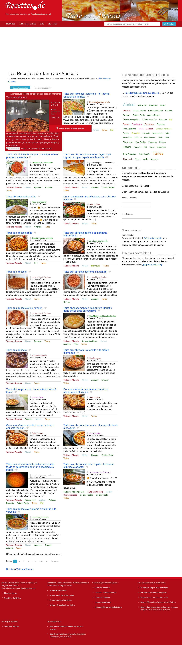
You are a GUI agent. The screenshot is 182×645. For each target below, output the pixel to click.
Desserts (10, 503)
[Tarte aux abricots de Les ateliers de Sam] (27, 115)
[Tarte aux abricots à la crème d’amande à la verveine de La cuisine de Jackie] (17, 521)
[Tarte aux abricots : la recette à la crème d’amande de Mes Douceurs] (74, 362)
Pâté (167, 137)
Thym (137, 159)
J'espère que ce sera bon (42, 238)
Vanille (145, 159)
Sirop (152, 147)
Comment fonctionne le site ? (106, 592)
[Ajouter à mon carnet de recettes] (88, 96)
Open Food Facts (56, 634)
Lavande (146, 133)
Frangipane (149, 124)
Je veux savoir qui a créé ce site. (62, 595)
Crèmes (66, 301)
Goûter (126, 133)
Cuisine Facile (107, 455)
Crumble (126, 115)
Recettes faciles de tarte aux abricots (142, 92)
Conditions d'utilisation (12, 598)
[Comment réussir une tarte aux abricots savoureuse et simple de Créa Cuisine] (74, 402)
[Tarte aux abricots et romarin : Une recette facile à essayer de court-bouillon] (74, 438)
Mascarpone (158, 133)
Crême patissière (155, 110)
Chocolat (126, 110)
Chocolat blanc (139, 110)
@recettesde (61, 605)
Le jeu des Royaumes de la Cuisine (108, 607)
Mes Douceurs (95, 358)
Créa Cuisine (94, 204)
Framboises (137, 124)
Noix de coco (149, 137)
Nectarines (127, 137)
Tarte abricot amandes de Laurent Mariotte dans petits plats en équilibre (87, 309)
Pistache (28, 419)
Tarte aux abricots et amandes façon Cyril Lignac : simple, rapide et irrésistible (87, 156)
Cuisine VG (144, 602)
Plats (76, 343)
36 (41, 561)
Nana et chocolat (39, 201)
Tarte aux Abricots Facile (73, 491)
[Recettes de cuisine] (25, 5)
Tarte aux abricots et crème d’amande (85, 271)
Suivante (54, 561)
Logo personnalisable (103, 602)
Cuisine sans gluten (131, 119)
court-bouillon (37, 397)
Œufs (160, 137)
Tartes (104, 129)
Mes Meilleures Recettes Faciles (102, 316)
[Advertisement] (91, 47)
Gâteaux (149, 128)
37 (47, 561)
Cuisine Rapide (108, 187)
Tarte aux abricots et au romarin (24, 308)
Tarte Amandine (129, 154)
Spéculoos (161, 147)
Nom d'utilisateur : (129, 197)
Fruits (141, 128)
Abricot (96, 129)
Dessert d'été (30, 500)
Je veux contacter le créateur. (61, 600)
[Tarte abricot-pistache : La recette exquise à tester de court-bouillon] (17, 402)
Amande (48, 187)
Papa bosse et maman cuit (41, 14)
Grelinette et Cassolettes (42, 162)
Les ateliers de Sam (55, 111)
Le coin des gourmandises (43, 475)
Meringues (95, 265)
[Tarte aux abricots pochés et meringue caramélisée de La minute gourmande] (74, 245)
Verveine (38, 545)
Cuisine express (70, 494)
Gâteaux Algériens (163, 128)
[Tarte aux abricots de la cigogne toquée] (17, 360)
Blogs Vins (144, 597)
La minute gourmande (98, 240)
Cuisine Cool (145, 607)
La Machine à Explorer (41, 277)
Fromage (161, 124)
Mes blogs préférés (28, 23)
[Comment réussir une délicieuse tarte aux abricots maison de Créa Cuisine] (17, 438)
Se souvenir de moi (133, 230)
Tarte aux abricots (16, 97)
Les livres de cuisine (148, 592)
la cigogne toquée (39, 355)
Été (111, 129)
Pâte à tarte (128, 142)
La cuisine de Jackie (40, 517)
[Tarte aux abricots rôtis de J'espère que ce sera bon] (17, 242)
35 (36, 561)
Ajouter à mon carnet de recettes (71, 128)
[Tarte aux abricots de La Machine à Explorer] (17, 281)
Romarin (37, 341)
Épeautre (38, 187)
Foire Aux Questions (102, 597)
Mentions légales (10, 593)
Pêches (162, 142)
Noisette (138, 137)
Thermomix (128, 159)
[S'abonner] (52, 109)
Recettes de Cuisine (9, 582)
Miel (167, 133)
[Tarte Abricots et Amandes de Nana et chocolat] (17, 206)
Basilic (162, 105)
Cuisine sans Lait (149, 119)
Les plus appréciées (43, 87)
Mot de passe (127, 213)
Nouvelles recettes (20, 87)
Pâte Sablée (141, 142)
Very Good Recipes (11, 626)
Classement (52, 23)
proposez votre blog (152, 264)
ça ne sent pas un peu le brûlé (102, 162)
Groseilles (136, 133)
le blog (52, 605)
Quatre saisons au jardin (99, 101)
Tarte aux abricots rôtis (19, 232)
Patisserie (152, 142)
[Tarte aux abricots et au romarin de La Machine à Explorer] (17, 318)
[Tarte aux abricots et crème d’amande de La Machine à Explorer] (74, 281)
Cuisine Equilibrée (89, 340)
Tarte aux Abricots (14, 187)
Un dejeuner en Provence (100, 472)
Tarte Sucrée (144, 154)
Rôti (35, 262)
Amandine (153, 105)
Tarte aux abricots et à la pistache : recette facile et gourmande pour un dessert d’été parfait (30, 467)
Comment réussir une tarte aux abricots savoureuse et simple (85, 390)
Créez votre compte (153, 238)
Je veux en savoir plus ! (58, 590)
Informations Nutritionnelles (62, 626)
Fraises (126, 124)
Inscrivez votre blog (102, 587)
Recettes (10, 23)
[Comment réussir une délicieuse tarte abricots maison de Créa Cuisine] (74, 209)
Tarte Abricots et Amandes (21, 196)
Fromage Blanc (129, 128)
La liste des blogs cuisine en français (154, 587)
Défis (42, 23)
